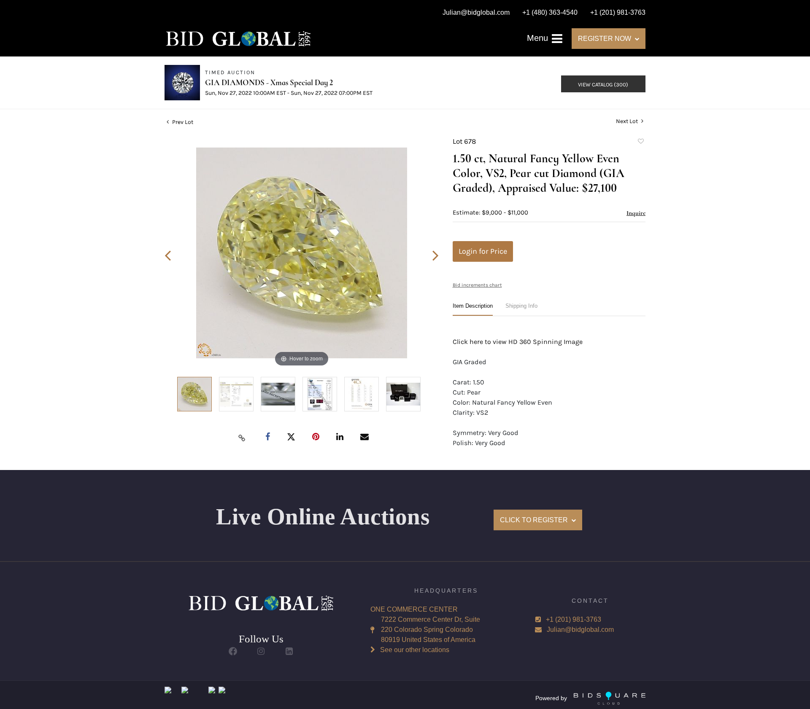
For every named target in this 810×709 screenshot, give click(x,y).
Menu (539, 38)
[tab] (473, 309)
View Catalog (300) (603, 84)
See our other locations (414, 649)
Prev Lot (182, 122)
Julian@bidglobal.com (580, 629)
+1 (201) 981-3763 (573, 619)
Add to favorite (640, 142)
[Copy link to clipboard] (242, 437)
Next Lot (627, 121)
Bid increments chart (477, 285)
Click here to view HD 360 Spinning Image (518, 342)
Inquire (635, 213)
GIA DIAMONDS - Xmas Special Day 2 (269, 82)
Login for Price (483, 251)
